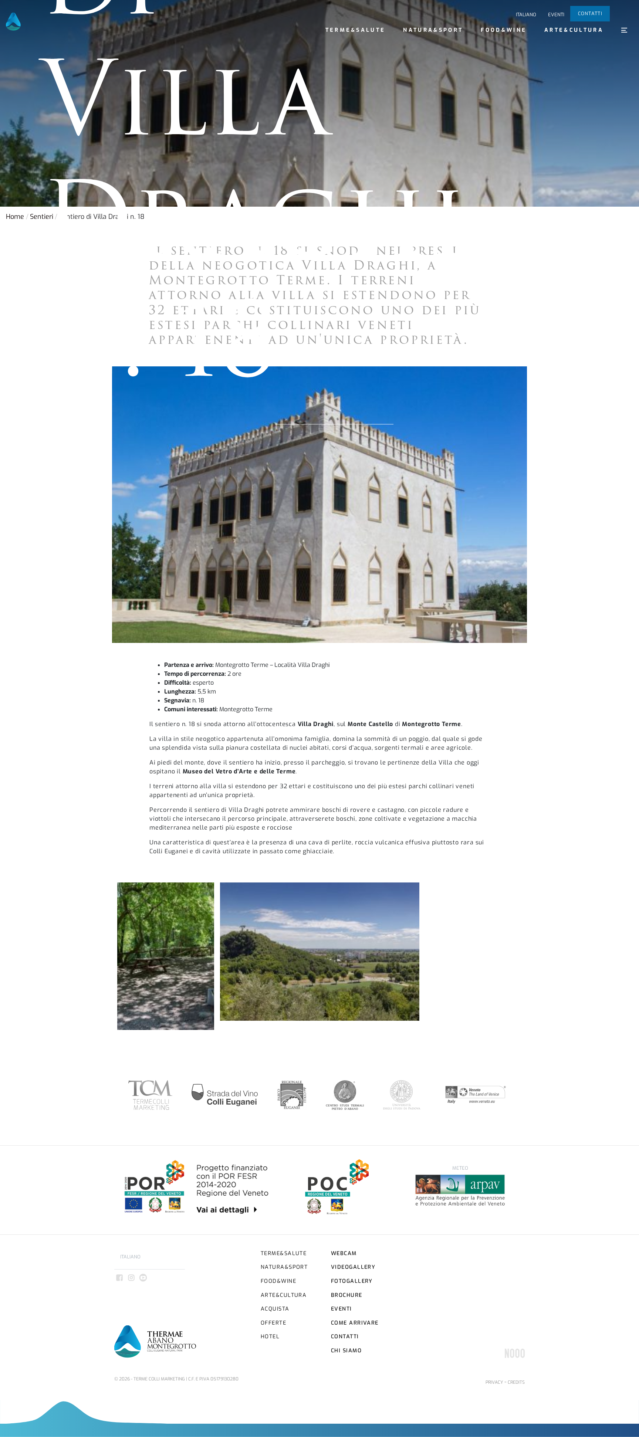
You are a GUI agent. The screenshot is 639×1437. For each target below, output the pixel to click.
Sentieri (41, 216)
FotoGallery (352, 1281)
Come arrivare (355, 1322)
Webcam (344, 1253)
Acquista (275, 1308)
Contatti (590, 13)
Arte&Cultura (574, 30)
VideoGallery (353, 1267)
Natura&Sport (433, 30)
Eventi (556, 14)
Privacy (494, 1382)
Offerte (273, 1322)
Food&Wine (504, 30)
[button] (624, 30)
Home (15, 216)
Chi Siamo (346, 1350)
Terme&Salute (355, 30)
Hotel (270, 1336)
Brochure (346, 1295)
